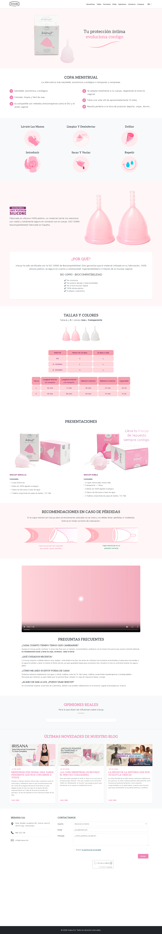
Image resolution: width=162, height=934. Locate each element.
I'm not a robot (103, 863)
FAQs (114, 4)
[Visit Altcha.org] (111, 863)
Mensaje (61, 836)
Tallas (99, 4)
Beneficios (91, 4)
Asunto (60, 824)
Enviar (143, 856)
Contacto (131, 4)
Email (60, 830)
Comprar (140, 4)
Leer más (15, 800)
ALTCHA (109, 867)
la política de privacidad (91, 850)
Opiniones (122, 4)
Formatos (107, 4)
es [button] (149, 4)
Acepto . (88, 850)
